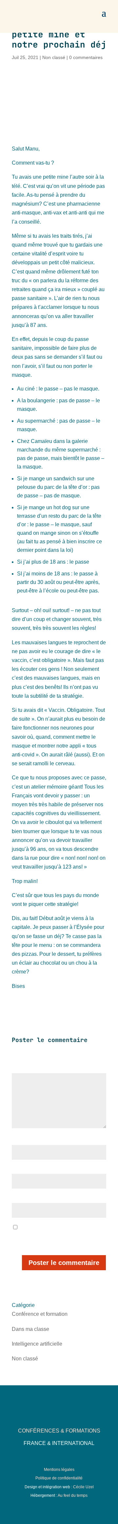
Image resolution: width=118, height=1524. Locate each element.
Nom (18, 1140)
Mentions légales (59, 1469)
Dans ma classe (30, 1329)
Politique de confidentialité (59, 1478)
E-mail (20, 1169)
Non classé (53, 57)
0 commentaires (86, 57)
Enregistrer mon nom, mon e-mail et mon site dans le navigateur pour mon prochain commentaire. (58, 1236)
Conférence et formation (40, 1314)
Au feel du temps (73, 1495)
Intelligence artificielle (37, 1344)
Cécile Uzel (83, 1487)
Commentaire (27, 1069)
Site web (21, 1198)
